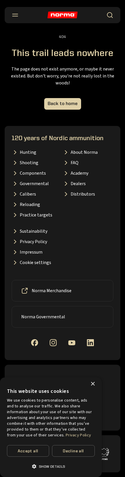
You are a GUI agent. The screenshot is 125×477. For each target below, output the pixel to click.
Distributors (83, 194)
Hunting (28, 152)
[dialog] (51, 427)
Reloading (30, 204)
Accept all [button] (28, 451)
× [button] (92, 384)
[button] (51, 466)
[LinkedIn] (90, 342)
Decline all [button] (73, 451)
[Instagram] (53, 342)
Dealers (78, 183)
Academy (79, 173)
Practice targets (36, 215)
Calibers (28, 194)
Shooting (29, 163)
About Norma (84, 152)
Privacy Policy (33, 241)
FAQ (74, 163)
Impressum (31, 252)
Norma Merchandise (52, 291)
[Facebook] (34, 342)
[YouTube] (71, 342)
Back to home (63, 104)
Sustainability (33, 231)
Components (33, 173)
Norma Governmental (43, 317)
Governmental (34, 183)
